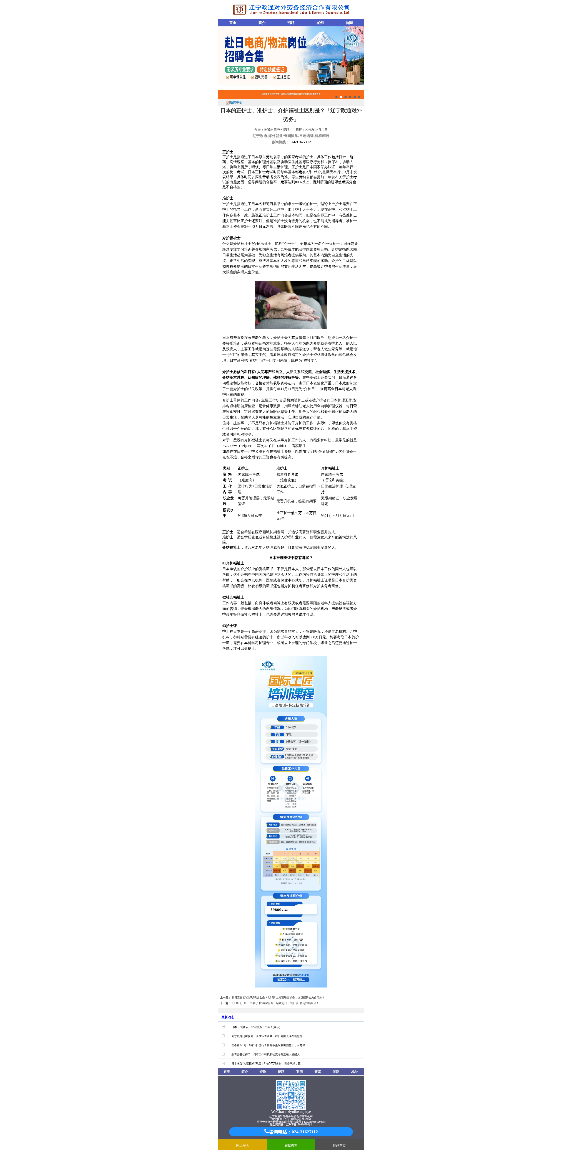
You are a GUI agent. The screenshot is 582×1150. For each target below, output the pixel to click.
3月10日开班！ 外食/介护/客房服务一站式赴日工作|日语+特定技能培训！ (275, 1003)
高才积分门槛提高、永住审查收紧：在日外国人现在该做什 (266, 1036)
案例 (320, 23)
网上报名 (242, 1145)
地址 (354, 1072)
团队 (336, 1072)
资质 (262, 1072)
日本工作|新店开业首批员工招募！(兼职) (255, 1027)
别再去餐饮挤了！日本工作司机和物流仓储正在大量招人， (266, 1054)
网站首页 (339, 1145)
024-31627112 (300, 142)
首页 (232, 23)
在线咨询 (291, 1145)
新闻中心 (236, 102)
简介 (262, 23)
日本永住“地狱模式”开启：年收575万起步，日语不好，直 (266, 1063)
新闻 (349, 23)
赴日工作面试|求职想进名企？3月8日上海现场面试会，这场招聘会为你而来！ (278, 997)
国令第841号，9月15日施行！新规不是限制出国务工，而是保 (268, 1045)
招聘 (291, 23)
